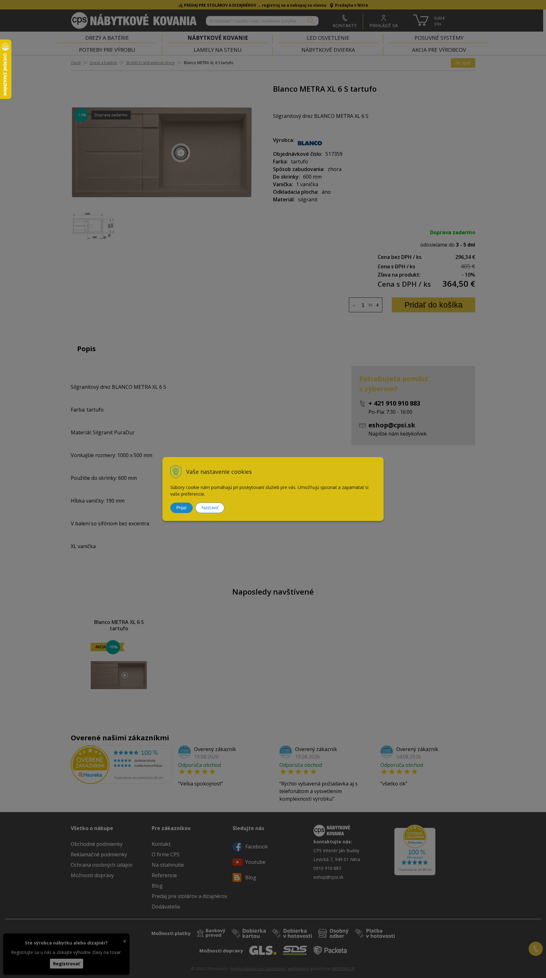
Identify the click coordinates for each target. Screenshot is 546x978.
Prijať (181, 507)
